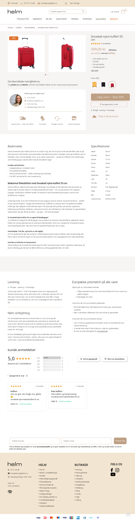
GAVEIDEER (61, 19)
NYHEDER (87, 19)
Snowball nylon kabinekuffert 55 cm (25, 399)
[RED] (112, 84)
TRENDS (75, 19)
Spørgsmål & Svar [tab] (16, 375)
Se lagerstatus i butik (110, 104)
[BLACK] (103, 84)
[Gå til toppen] (128, 514)
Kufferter (19, 28)
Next (84, 54)
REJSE (49, 19)
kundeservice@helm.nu (49, 3)
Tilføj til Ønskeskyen (108, 116)
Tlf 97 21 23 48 (29, 3)
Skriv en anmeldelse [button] (115, 359)
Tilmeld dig (120, 441)
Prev (9, 54)
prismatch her (102, 331)
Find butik (14, 3)
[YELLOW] (94, 84)
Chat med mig (32, 104)
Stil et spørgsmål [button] (90, 359)
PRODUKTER (23, 19)
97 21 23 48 (31, 98)
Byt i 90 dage (75, 3)
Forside (10, 28)
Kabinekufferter (30, 28)
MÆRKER (37, 19)
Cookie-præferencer (47, 506)
